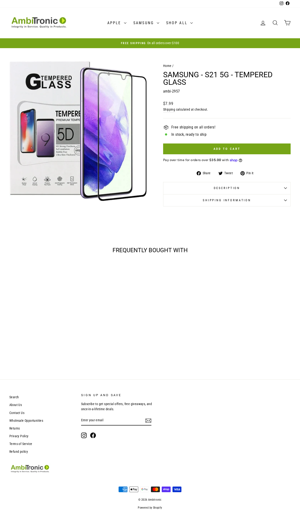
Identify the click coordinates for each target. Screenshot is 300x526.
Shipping (169, 109)
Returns (14, 428)
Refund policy (18, 451)
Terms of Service (20, 444)
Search (14, 397)
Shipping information (227, 200)
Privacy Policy (19, 436)
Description (227, 188)
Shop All (177, 23)
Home (167, 66)
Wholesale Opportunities (26, 420)
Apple (115, 23)
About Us (15, 405)
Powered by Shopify (150, 507)
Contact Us (16, 413)
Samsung (144, 23)
